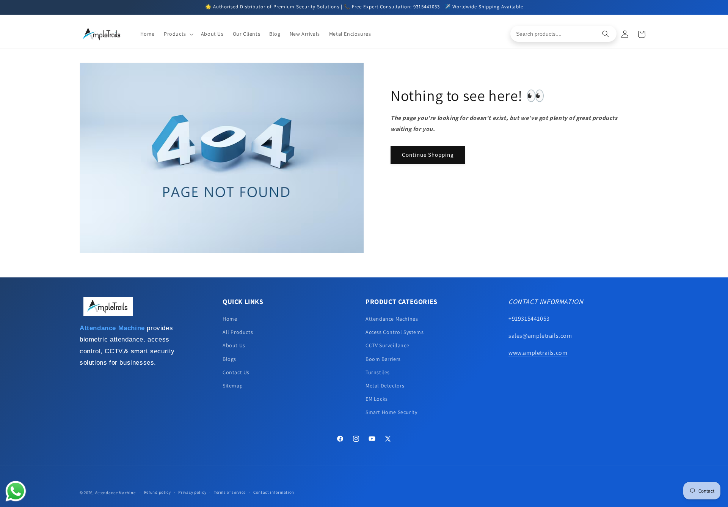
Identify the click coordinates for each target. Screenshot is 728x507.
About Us (234, 345)
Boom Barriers (383, 359)
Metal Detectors (385, 385)
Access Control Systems (395, 332)
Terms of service (230, 492)
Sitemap (233, 385)
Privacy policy (192, 492)
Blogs (229, 359)
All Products (238, 332)
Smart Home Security (391, 412)
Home (230, 318)
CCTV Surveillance (387, 345)
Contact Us (236, 372)
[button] (177, 34)
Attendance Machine (115, 492)
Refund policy (157, 492)
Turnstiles (378, 372)
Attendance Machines (392, 318)
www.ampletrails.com (537, 353)
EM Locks (377, 398)
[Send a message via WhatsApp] (16, 491)
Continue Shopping (428, 154)
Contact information (273, 492)
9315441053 (426, 6)
